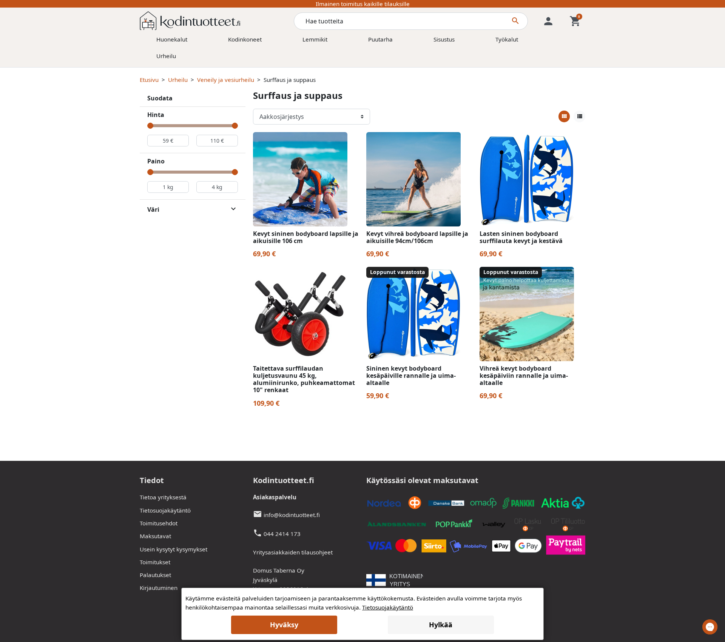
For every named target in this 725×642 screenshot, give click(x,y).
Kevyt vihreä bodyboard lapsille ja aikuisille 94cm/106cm (417, 237)
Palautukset (155, 575)
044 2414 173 (282, 533)
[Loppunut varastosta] (413, 313)
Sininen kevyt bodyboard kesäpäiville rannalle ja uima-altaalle (411, 375)
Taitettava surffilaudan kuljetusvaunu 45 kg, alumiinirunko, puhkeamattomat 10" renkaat (304, 379)
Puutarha (380, 39)
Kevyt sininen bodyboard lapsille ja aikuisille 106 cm (305, 237)
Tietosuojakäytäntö (165, 510)
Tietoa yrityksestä (163, 497)
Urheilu (166, 56)
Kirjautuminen (158, 587)
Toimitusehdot (158, 523)
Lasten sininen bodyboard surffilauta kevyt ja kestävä (521, 237)
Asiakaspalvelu (274, 497)
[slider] (150, 126)
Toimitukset (155, 562)
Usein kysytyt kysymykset (173, 549)
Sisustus (444, 39)
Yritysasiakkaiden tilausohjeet (293, 552)
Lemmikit (314, 39)
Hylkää (440, 624)
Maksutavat (155, 536)
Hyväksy (284, 624)
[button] (575, 21)
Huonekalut (171, 39)
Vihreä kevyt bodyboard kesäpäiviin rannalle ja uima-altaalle (524, 375)
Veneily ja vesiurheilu (225, 79)
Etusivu (149, 79)
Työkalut (506, 39)
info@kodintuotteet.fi (292, 515)
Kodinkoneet (245, 39)
